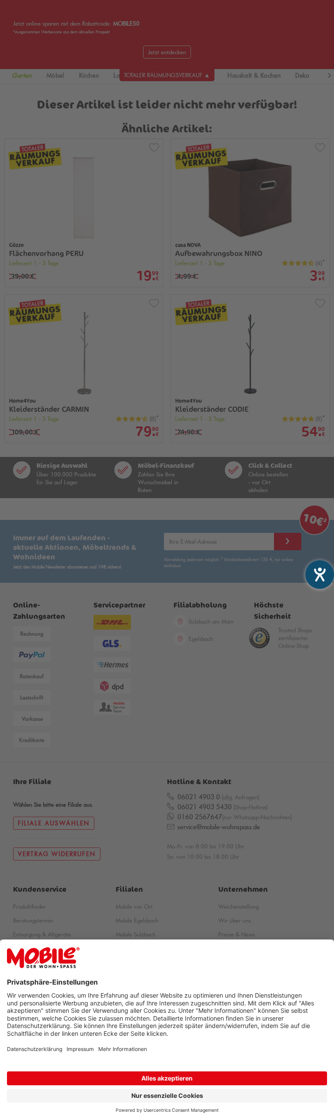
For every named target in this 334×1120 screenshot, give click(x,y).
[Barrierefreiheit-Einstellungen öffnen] (319, 574)
